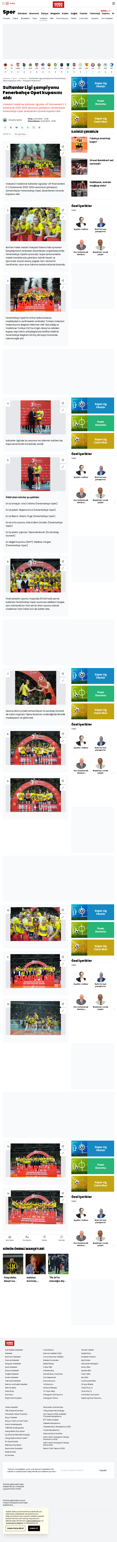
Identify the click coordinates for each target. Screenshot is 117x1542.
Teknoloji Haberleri (13, 1381)
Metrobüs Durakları (13, 1445)
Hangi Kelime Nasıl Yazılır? (16, 1438)
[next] (67, 1269)
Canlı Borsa (48, 1350)
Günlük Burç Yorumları (53, 1374)
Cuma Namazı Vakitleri (53, 1357)
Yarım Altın (85, 1374)
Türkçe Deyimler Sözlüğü (53, 1410)
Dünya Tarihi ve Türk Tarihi (16, 1421)
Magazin (55, 13)
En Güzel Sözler (11, 1441)
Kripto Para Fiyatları (13, 1398)
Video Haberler (11, 1407)
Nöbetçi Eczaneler (50, 1360)
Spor (9, 12)
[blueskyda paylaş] (16, 127)
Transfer (6, 18)
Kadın (65, 13)
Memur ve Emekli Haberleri (16, 1384)
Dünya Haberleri (12, 1370)
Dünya (44, 13)
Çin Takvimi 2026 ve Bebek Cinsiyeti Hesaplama (54, 1415)
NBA (52, 18)
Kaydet (103, 1470)
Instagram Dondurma (53, 1394)
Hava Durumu (49, 1381)
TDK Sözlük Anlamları (14, 1410)
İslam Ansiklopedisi (13, 1424)
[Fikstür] (92, 85)
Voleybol (43, 18)
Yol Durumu (48, 1384)
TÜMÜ (73, 210)
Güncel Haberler (12, 1360)
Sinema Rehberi (50, 1387)
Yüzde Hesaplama (51, 1430)
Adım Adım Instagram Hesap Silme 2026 (56, 1443)
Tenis (34, 18)
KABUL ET (34, 1528)
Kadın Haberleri (11, 1377)
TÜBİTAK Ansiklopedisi (14, 1428)
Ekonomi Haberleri (13, 1357)
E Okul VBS (47, 1367)
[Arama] (3, 3)
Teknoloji (95, 13)
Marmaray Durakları (14, 1448)
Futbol (15, 18)
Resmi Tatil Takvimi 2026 (54, 1448)
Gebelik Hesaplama (51, 1423)
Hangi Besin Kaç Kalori (15, 1431)
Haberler (6, 78)
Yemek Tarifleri (87, 1350)
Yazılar (83, 13)
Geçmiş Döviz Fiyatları (52, 1433)
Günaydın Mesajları (89, 1363)
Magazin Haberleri (13, 1363)
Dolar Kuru (9, 1391)
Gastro (106, 13)
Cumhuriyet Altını (88, 1381)
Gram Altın (85, 1367)
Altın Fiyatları (10, 1387)
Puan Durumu (62, 18)
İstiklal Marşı (48, 1363)
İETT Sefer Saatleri (50, 1420)
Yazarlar (94, 18)
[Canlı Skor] (92, 120)
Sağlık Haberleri (12, 1374)
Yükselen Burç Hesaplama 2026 (57, 1426)
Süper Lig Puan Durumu (91, 1398)
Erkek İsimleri (10, 1452)
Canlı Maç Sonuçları (90, 1394)
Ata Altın (84, 1377)
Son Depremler (49, 1377)
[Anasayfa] (9, 1343)
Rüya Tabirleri (11, 1417)
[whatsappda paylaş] (28, 127)
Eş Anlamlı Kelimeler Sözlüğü (17, 1434)
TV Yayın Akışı (49, 1391)
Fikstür (73, 18)
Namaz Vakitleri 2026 (52, 1353)
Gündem (22, 13)
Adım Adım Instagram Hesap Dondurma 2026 (56, 1438)
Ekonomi (34, 13)
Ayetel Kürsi (86, 1353)
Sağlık (74, 13)
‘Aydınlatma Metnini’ (15, 1523)
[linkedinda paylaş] (22, 127)
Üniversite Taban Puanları (16, 1414)
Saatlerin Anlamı (88, 1357)
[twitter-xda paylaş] (11, 127)
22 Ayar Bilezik (87, 1384)
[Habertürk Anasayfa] (58, 4)
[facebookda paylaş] (5, 127)
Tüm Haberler (107, 18)
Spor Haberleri (11, 1367)
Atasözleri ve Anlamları (53, 1407)
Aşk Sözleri (85, 1360)
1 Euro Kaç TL (86, 1391)
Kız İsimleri (9, 1455)
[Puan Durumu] (92, 102)
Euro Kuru (9, 1394)
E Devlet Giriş (48, 1370)
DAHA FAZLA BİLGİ (15, 1528)
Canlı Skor (83, 18)
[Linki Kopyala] (39, 127)
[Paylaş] (63, 147)
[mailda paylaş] (33, 127)
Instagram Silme (50, 1398)
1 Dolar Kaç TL (87, 1387)
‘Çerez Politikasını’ (33, 1521)
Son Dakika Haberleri (14, 1350)
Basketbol (25, 18)
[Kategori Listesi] (113, 3)
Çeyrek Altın (86, 1370)
